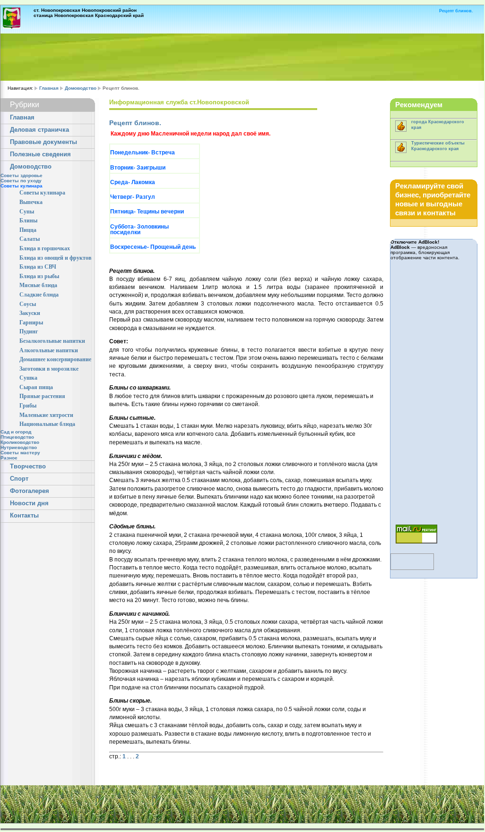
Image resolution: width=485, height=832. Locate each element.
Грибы (27, 405)
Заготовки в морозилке (48, 369)
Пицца (27, 230)
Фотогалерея (29, 491)
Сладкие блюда (39, 294)
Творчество (28, 466)
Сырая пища (36, 387)
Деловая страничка (39, 130)
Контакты (24, 515)
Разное (8, 457)
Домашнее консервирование (55, 359)
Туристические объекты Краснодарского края (438, 145)
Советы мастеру (20, 452)
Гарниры (31, 322)
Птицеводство (17, 437)
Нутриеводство (18, 447)
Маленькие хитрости (46, 415)
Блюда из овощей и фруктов (55, 258)
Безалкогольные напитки (52, 341)
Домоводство (80, 88)
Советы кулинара (42, 192)
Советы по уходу (21, 180)
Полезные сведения (40, 154)
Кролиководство (19, 442)
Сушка (28, 378)
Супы (26, 211)
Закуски (29, 313)
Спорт (19, 478)
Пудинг (28, 331)
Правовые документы (43, 142)
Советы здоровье (21, 175)
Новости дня (29, 503)
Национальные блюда (47, 424)
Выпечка (31, 202)
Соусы (27, 304)
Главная (49, 88)
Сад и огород (15, 431)
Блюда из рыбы (39, 276)
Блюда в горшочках (44, 248)
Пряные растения (42, 396)
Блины (28, 220)
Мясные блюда (38, 285)
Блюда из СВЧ (37, 267)
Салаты (29, 239)
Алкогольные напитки (48, 350)
